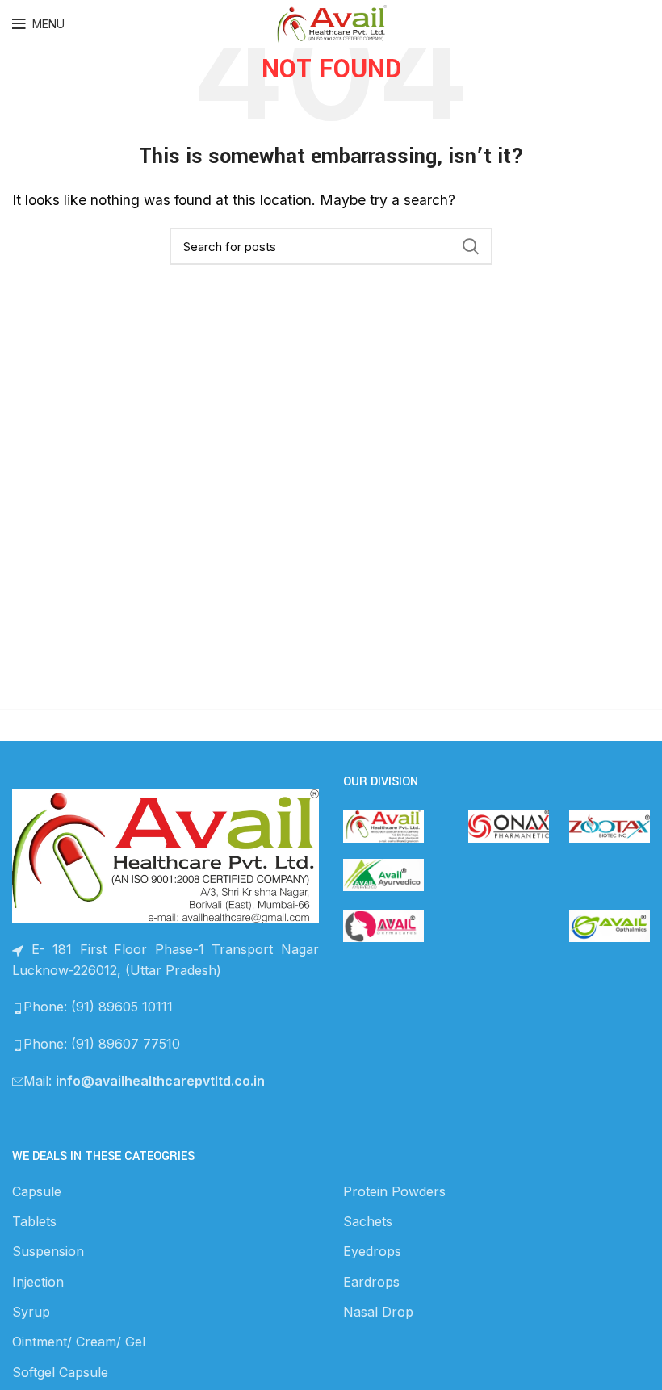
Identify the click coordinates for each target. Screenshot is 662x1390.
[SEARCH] (470, 246)
